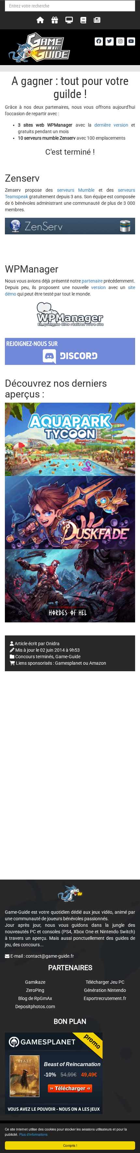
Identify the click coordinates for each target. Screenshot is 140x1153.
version (98, 287)
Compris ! (70, 1145)
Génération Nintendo (105, 990)
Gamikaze (35, 982)
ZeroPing (35, 990)
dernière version (111, 125)
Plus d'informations (33, 1134)
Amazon (97, 663)
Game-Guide (67, 656)
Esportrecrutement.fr (105, 998)
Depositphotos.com (35, 1006)
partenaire (92, 281)
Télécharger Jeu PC (105, 982)
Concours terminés (34, 656)
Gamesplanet (68, 663)
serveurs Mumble (76, 190)
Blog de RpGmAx (35, 998)
